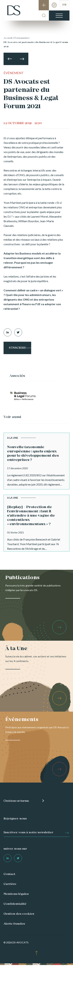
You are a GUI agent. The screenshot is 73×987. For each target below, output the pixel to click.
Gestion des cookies (19, 914)
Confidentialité (15, 904)
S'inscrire (17, 348)
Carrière (10, 884)
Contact (9, 874)
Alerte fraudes (14, 924)
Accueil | (9, 38)
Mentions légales (16, 894)
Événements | (21, 38)
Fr (64, 5)
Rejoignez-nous (15, 818)
